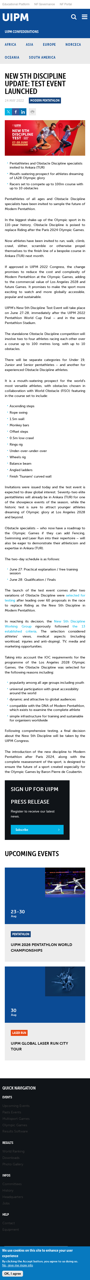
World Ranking (13, 1151)
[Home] (1, 9)
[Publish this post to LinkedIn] (22, 111)
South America (42, 57)
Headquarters (12, 1197)
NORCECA (73, 44)
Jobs (6, 1203)
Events (7, 1097)
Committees (12, 1184)
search (74, 17)
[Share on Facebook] (15, 111)
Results (7, 1143)
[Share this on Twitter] (8, 111)
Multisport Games (16, 1119)
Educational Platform (16, 4)
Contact (8, 1223)
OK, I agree (12, 1273)
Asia (29, 44)
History (7, 1190)
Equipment (10, 1230)
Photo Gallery (12, 1164)
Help (5, 1215)
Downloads (10, 1158)
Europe (49, 44)
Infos (6, 1175)
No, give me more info (17, 1265)
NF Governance (44, 4)
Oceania (12, 57)
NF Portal (66, 4)
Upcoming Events (16, 1106)
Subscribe (22, 830)
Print (32, 111)
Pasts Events (11, 1112)
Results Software (15, 1131)
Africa (10, 44)
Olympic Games (14, 1125)
